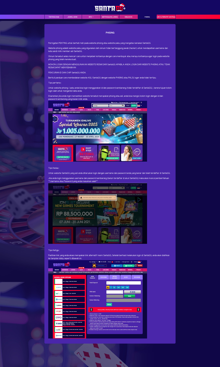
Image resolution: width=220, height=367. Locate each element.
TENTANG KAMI (54, 17)
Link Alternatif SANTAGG (166, 17)
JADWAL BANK (72, 17)
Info (90, 17)
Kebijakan (128, 17)
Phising (147, 17)
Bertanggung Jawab (110, 17)
